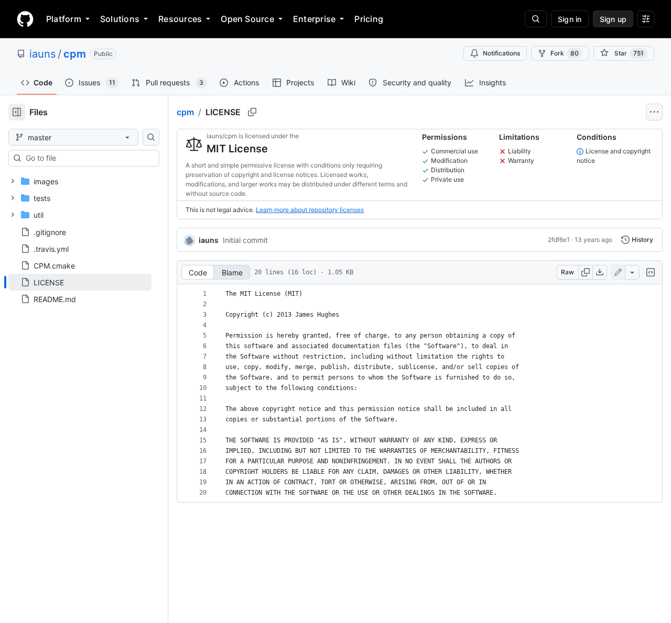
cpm (74, 54)
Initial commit (245, 240)
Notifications (501, 53)
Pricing (368, 19)
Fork (564, 53)
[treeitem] (79, 282)
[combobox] (88, 158)
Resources (180, 19)
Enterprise (314, 19)
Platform (63, 19)
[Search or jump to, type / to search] (536, 18)
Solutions (119, 19)
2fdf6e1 (559, 239)
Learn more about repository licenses (310, 210)
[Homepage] (25, 18)
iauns (42, 54)
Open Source (247, 19)
